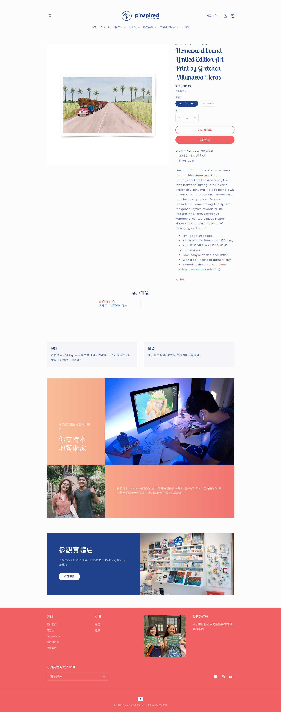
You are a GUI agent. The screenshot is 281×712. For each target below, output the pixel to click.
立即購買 (204, 139)
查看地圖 (69, 576)
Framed (209, 103)
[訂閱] (104, 676)
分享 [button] (181, 279)
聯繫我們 (52, 648)
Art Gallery (53, 636)
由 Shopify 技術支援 (157, 705)
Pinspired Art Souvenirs (135, 705)
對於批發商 (53, 642)
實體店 (50, 630)
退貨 (97, 630)
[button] (50, 16)
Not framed (187, 103)
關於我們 (52, 624)
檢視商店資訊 (186, 160)
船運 (97, 624)
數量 (177, 110)
